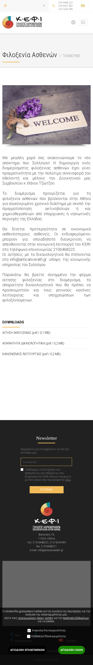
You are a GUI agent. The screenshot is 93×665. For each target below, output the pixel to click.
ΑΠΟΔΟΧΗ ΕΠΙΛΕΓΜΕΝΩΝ (27, 650)
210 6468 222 (65, 2)
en (73, 22)
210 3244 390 (65, 9)
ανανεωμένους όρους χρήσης (35, 618)
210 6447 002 (65, 5)
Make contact (82, 5)
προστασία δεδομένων (76, 618)
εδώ (68, 479)
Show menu (83, 22)
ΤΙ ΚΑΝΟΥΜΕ (71, 55)
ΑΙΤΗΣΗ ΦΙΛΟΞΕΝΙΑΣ (26, 332)
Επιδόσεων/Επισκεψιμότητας (48, 636)
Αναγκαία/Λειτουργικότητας (49, 630)
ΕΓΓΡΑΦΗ (46, 489)
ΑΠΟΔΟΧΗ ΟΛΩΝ (71, 650)
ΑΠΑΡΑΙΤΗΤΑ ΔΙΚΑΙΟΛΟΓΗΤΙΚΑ (33, 343)
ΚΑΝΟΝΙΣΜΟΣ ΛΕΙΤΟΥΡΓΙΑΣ (31, 354)
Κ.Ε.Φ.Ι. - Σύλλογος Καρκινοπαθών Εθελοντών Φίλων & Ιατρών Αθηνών (22, 22)
